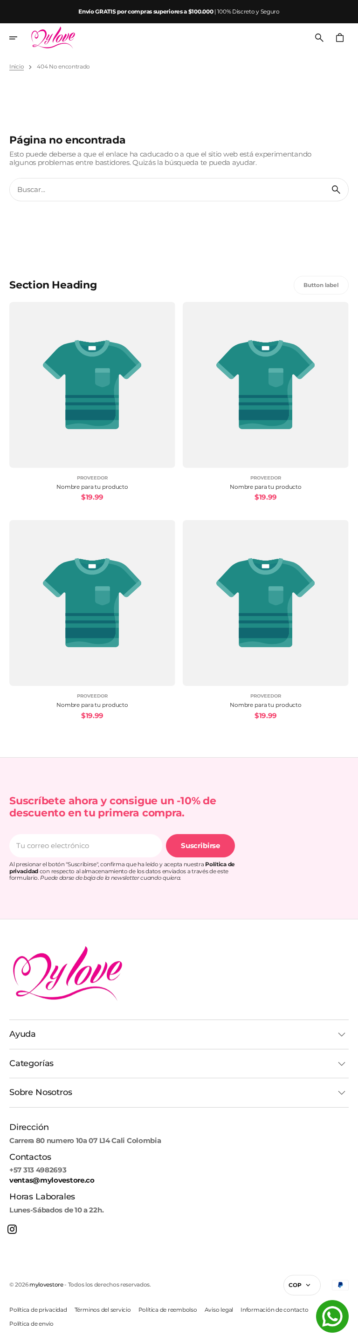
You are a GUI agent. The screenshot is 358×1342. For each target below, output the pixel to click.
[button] (19, 37)
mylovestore (46, 1284)
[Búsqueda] (336, 189)
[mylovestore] (53, 37)
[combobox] (167, 189)
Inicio (16, 66)
